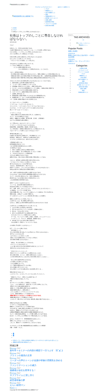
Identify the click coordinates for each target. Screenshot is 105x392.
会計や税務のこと (50, 12)
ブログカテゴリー (47, 7)
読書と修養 (48, 20)
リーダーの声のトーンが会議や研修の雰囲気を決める (36, 360)
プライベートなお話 (50, 23)
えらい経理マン (17, 385)
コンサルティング (83, 70)
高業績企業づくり (50, 16)
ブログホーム (38, 7)
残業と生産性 (72, 51)
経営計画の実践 (49, 25)
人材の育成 (83, 77)
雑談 (46, 14)
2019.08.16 (71, 59)
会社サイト (61, 7)
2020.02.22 (71, 63)
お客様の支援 (83, 68)
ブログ (47, 9)
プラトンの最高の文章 (21, 355)
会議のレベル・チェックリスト (79, 61)
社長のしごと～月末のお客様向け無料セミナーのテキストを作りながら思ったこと (35, 340)
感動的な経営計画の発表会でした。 (23, 342)
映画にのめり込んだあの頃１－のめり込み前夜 (81, 56)
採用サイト (67, 7)
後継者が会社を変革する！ (23, 370)
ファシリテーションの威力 (23, 365)
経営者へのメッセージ (51, 18)
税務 (83, 81)
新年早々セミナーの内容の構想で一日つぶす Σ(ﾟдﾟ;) (36, 350)
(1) (83, 40)
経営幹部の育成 (49, 22)
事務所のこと (49, 10)
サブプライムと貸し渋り (22, 375)
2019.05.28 (71, 53)
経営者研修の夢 (17, 380)
